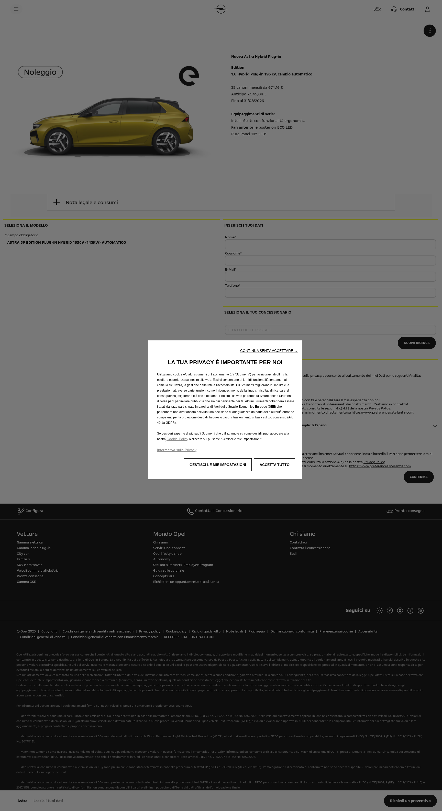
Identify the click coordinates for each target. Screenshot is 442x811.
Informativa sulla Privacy (176, 450)
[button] (269, 351)
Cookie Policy (177, 439)
